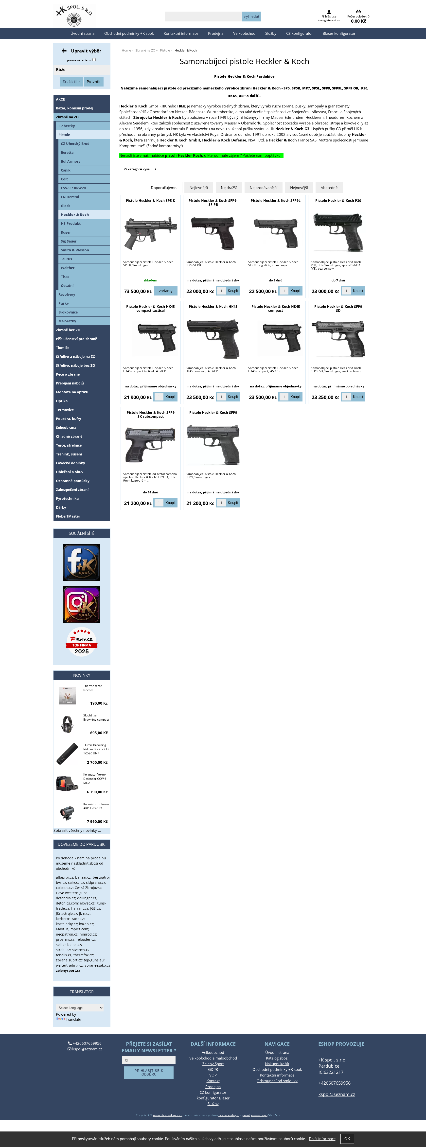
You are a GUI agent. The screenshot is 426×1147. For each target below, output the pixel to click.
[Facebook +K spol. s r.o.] (81, 579)
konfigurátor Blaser (213, 1098)
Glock (66, 205)
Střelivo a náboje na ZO (75, 356)
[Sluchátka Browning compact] (67, 725)
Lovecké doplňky (70, 463)
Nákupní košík (277, 1063)
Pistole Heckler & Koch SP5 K (150, 200)
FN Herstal (70, 196)
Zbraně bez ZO (68, 330)
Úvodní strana (82, 33)
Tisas (65, 276)
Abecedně (329, 187)
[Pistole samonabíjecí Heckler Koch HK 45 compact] (275, 339)
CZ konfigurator (299, 33)
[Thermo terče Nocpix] (67, 695)
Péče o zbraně (68, 374)
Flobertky (66, 125)
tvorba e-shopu (228, 1115)
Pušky (63, 303)
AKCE (60, 99)
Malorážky (67, 321)
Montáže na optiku (72, 392)
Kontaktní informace (181, 33)
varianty (166, 290)
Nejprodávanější (263, 187)
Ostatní (67, 285)
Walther (67, 267)
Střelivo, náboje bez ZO (75, 365)
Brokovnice (68, 312)
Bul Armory (70, 161)
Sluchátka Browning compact (96, 717)
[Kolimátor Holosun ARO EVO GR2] (67, 813)
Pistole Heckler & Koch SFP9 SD (338, 308)
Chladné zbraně (69, 436)
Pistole (64, 134)
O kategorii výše (137, 169)
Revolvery (66, 294)
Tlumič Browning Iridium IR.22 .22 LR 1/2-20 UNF (96, 749)
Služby (270, 33)
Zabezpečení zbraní (72, 489)
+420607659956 (87, 1043)
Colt (64, 179)
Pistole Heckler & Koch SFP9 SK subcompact (151, 414)
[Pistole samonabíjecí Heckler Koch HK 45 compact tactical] (150, 339)
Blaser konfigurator (339, 33)
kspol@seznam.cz (86, 1049)
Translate (73, 1019)
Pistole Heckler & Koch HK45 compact (275, 308)
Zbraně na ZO (67, 117)
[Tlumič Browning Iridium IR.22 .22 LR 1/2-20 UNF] (67, 754)
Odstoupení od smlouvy (277, 1080)
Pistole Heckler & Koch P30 (338, 200)
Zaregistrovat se (329, 20)
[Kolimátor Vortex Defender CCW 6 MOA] (67, 784)
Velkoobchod (244, 33)
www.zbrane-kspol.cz (167, 1115)
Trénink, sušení (69, 454)
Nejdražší (229, 187)
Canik (66, 170)
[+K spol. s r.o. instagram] (81, 604)
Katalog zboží (277, 1058)
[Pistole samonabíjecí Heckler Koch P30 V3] (338, 233)
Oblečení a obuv (69, 471)
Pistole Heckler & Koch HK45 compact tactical (150, 308)
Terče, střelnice (69, 445)
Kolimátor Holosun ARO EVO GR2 (96, 806)
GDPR (213, 1069)
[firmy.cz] (81, 642)
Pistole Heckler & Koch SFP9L (276, 200)
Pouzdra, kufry (68, 418)
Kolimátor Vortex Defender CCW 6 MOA (94, 778)
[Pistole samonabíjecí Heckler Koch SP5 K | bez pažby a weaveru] (150, 233)
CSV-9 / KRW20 (73, 188)
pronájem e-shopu (254, 1115)
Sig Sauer (68, 241)
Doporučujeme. (164, 187)
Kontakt (213, 1080)
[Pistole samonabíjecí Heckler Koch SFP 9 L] (275, 233)
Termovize (65, 409)
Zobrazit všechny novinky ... (77, 830)
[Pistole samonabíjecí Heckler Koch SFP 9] (213, 445)
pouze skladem (79, 60)
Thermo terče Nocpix (92, 688)
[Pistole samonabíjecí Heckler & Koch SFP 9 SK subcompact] (150, 445)
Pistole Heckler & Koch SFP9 (213, 412)
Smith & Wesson (75, 250)
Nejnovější (299, 187)
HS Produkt (71, 223)
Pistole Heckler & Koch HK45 (213, 306)
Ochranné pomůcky (72, 480)
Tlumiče (62, 347)
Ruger (66, 232)
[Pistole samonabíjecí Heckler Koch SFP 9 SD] (338, 339)
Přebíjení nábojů (70, 383)
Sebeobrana (66, 427)
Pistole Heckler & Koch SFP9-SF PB (213, 202)
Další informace (322, 1138)
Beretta (67, 152)
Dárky (61, 507)
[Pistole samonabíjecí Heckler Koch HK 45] (213, 339)
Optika (62, 401)
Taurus (66, 259)
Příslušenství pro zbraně (76, 338)
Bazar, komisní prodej (74, 108)
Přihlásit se (329, 16)
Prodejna (215, 33)
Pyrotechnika (67, 498)
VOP (213, 1075)
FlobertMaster (68, 516)
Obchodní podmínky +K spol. (129, 33)
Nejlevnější (199, 187)
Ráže (60, 69)
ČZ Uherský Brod (75, 143)
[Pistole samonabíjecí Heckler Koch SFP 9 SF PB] (213, 233)
